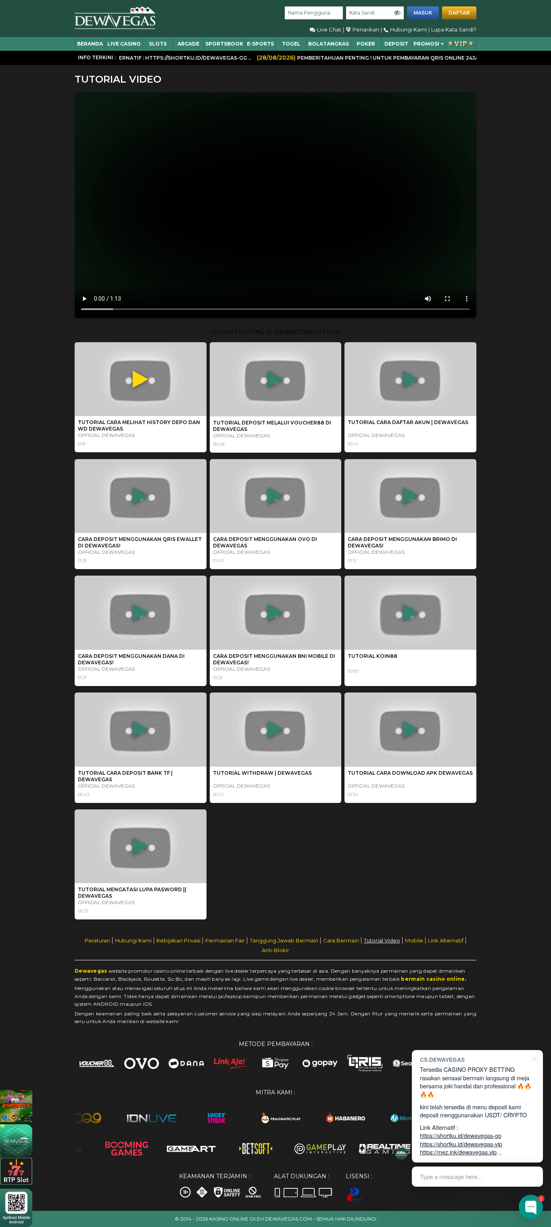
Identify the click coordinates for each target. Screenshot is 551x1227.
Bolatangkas (328, 44)
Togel (291, 44)
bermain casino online (433, 979)
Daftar (459, 13)
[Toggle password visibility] (397, 13)
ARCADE (188, 44)
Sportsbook (224, 44)
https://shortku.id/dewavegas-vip (461, 1144)
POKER (366, 44)
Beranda (90, 44)
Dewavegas (91, 971)
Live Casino (124, 44)
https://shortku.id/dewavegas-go (460, 1135)
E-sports (260, 44)
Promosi (426, 44)
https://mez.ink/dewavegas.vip (458, 1152)
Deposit (396, 44)
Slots (158, 44)
